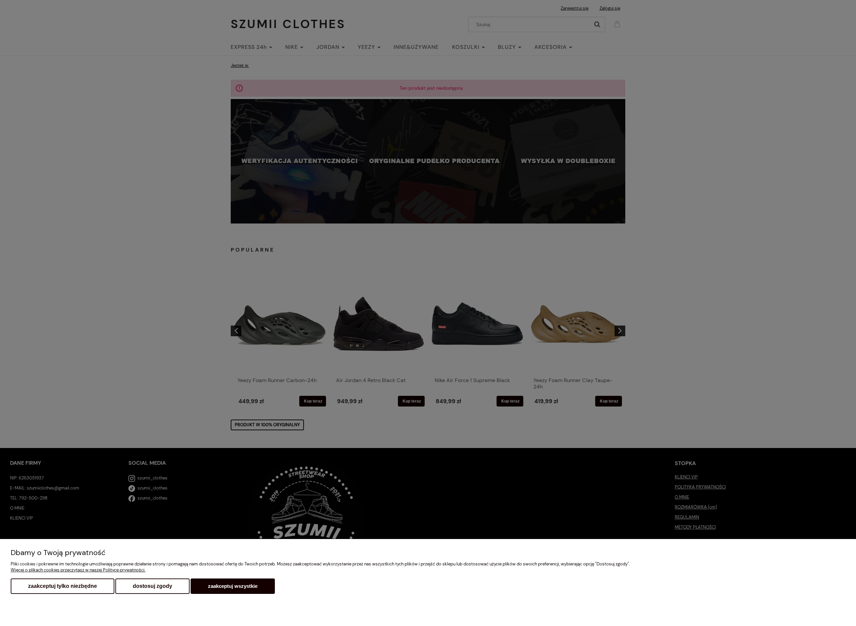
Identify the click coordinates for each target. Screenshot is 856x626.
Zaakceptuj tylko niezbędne (62, 586)
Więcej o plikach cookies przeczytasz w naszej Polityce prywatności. (78, 570)
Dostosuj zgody (152, 586)
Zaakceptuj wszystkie (232, 586)
